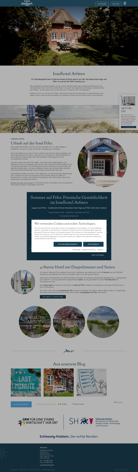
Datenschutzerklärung (88, 249)
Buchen (116, 4)
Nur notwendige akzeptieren (67, 244)
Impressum (100, 249)
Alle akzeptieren (93, 244)
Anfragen (102, 4)
